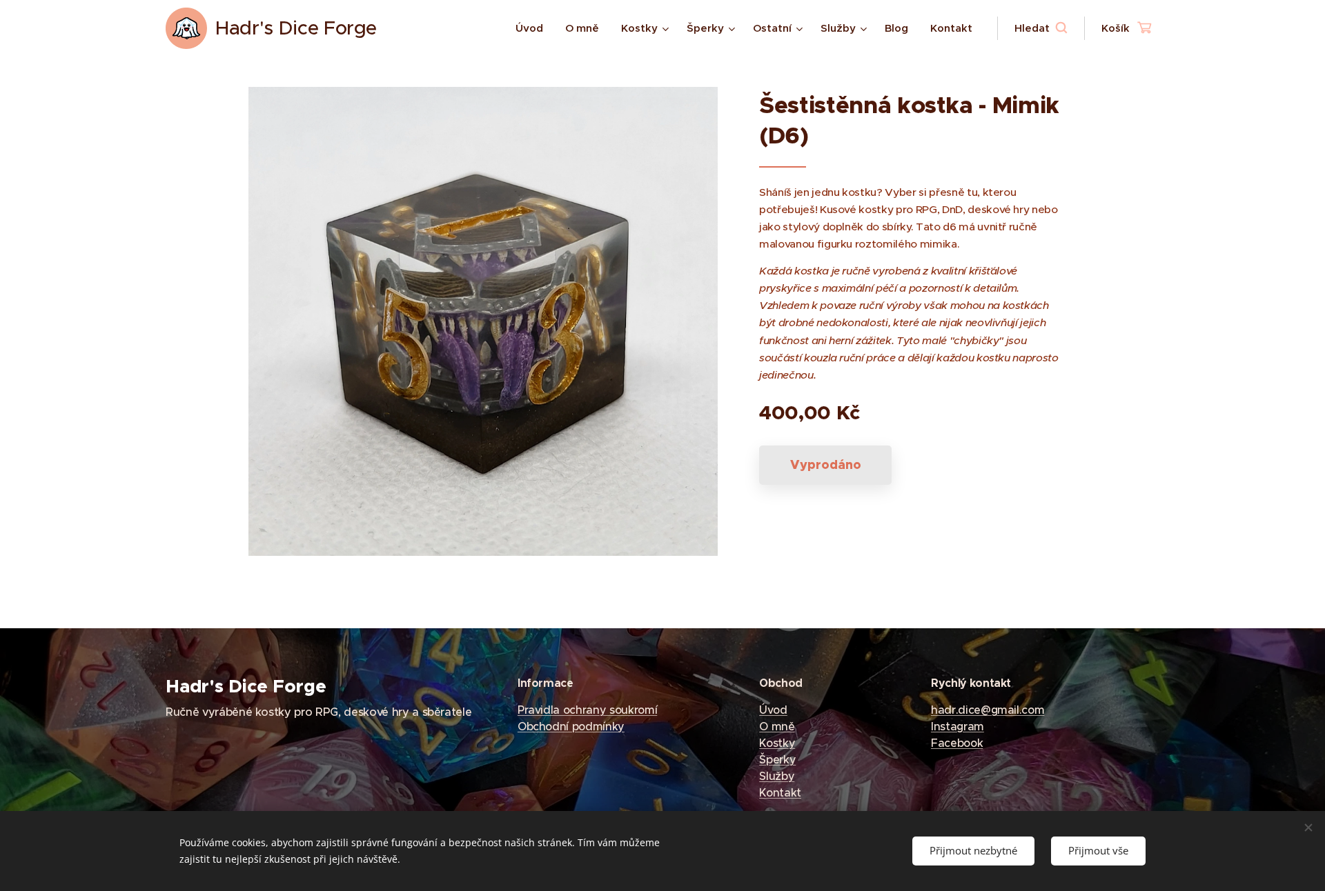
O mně (776, 726)
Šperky (777, 759)
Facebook (957, 743)
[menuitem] (533, 28)
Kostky (777, 743)
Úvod (773, 710)
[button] (1040, 28)
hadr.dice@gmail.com (987, 710)
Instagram (957, 726)
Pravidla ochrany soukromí (587, 710)
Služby (776, 776)
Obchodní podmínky (571, 726)
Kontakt (780, 792)
